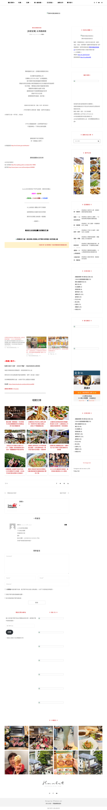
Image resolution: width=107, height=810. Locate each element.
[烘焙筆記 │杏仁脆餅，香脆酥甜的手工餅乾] (77, 225)
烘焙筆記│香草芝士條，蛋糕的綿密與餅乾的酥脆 (90, 211)
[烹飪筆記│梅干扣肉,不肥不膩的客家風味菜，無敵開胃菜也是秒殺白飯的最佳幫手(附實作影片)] (95, 161)
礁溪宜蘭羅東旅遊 (36, 27)
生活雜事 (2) (78, 287)
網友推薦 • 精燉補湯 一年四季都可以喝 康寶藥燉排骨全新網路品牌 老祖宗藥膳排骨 (15, 424)
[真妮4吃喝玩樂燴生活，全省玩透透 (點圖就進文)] (58, 342)
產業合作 (60, 2)
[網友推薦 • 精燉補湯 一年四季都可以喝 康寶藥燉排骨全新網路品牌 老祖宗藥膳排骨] (15, 413)
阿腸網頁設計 (57, 803)
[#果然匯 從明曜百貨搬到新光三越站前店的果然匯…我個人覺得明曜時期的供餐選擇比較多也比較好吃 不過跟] (16, 762)
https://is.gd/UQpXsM (84, 54)
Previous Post (11, 493)
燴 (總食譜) (38, 2)
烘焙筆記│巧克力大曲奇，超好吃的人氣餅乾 (90, 231)
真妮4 (42, 34)
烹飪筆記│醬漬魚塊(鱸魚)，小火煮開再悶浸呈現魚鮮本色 (90, 251)
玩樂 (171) (78, 304)
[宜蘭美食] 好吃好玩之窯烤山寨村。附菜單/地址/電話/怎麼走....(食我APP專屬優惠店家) (37, 424)
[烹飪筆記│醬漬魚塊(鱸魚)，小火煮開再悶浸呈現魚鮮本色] (77, 252)
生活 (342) (78, 299)
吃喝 (19, 2)
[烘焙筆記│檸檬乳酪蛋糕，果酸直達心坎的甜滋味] (77, 238)
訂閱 (9, 632)
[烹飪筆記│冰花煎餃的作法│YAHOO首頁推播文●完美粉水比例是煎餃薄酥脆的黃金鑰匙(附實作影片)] (79, 183)
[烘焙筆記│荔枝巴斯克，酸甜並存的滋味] (77, 259)
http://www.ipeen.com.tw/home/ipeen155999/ (22, 167)
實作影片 (70, 2)
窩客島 (6, 388)
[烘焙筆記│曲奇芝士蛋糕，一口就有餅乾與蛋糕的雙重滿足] (77, 218)
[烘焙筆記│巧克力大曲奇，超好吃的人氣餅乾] (77, 231)
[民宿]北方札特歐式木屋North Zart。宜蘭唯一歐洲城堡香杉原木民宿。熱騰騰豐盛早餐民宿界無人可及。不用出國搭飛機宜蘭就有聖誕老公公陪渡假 (15, 449)
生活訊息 (50, 2)
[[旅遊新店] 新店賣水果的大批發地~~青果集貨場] (79, 168)
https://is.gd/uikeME (85, 57)
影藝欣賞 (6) (78, 289)
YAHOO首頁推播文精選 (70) (83, 279)
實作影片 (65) (79, 292)
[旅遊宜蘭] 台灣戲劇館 (36, 31)
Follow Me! (77, 471)
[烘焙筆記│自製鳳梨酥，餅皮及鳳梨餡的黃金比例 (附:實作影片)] (95, 175)
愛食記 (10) (78, 297)
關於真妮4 (11, 2)
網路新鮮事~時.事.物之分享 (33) (84, 277)
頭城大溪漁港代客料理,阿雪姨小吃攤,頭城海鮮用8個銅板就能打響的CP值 (37, 471)
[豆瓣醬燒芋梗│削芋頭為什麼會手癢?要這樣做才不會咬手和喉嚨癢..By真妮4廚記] (95, 183)
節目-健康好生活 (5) (80, 282)
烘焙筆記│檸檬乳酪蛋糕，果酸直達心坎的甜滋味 (90, 237)
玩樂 (27, 2)
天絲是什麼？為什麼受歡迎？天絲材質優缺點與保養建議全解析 (53, 245)
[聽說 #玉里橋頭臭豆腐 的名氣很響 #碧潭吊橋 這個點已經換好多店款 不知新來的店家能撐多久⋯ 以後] (90, 762)
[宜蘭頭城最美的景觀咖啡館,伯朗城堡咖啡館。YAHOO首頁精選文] (15, 342)
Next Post (63, 493)
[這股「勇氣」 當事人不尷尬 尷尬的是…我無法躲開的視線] (66, 738)
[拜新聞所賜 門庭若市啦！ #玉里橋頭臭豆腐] (41, 762)
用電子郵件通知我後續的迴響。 (15, 594)
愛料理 (10, 388)
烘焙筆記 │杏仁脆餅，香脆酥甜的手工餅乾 (91, 224)
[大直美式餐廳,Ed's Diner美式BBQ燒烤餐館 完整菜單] (79, 190)
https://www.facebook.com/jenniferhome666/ (21, 384)
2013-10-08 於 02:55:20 (26, 524)
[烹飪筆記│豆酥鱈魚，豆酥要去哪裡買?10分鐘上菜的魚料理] (79, 161)
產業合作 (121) (79, 294)
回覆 (65, 524)
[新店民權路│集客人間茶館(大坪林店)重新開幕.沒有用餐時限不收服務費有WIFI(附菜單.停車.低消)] (95, 168)
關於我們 (49, 808)
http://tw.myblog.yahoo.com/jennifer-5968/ (23, 164)
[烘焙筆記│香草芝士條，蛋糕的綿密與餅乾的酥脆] (77, 211)
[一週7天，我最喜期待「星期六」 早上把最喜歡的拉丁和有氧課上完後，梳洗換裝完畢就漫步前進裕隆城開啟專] (16, 738)
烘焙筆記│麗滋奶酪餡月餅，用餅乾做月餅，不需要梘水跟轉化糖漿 (91, 244)
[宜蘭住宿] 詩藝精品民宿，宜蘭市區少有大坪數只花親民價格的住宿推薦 (59, 447)
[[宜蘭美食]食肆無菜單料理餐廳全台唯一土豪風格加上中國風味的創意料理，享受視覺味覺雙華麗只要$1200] (36, 342)
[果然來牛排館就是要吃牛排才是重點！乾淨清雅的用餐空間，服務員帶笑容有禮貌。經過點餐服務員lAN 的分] (90, 738)
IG (13, 388)
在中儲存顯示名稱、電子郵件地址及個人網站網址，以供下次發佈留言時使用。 (30, 589)
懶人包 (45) (78, 284)
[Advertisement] (37, 49)
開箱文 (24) (78, 307)
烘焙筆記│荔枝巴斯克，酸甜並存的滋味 (90, 257)
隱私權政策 (56, 808)
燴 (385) (77, 302)
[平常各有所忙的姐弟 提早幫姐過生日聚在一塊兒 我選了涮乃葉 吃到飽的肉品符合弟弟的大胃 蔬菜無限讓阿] (41, 738)
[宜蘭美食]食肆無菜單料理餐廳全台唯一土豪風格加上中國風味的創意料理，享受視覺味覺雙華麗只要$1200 (36, 350)
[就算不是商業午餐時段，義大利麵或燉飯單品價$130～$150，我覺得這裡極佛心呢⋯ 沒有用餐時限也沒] (66, 762)
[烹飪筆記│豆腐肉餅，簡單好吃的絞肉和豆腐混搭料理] (79, 175)
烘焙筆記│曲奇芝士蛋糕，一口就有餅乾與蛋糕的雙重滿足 (90, 217)
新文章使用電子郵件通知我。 (14, 598)
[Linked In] (68, 483)
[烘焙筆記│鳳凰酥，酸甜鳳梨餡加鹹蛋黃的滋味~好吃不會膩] (95, 190)
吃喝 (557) (78, 309)
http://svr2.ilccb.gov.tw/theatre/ (20, 145)
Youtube (16, 388)
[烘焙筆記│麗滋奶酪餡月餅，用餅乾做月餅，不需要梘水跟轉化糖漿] (77, 245)
